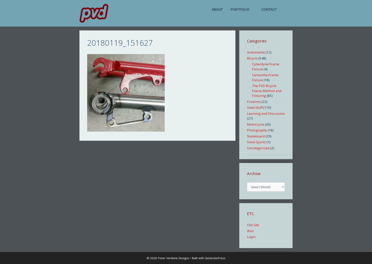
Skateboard (256, 136)
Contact (269, 9)
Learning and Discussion (266, 113)
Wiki (250, 231)
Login (251, 237)
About (217, 9)
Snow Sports (256, 142)
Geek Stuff (255, 107)
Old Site (253, 225)
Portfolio (240, 9)
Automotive (256, 52)
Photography (257, 130)
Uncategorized (258, 148)
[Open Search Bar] (287, 10)
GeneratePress (215, 258)
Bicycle (252, 58)
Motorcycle (255, 124)
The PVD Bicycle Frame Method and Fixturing (267, 91)
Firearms (254, 101)
